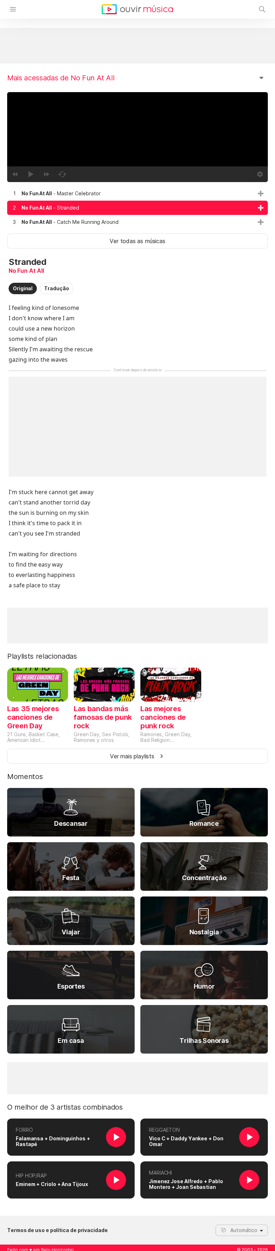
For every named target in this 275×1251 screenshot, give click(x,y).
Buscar (262, 9)
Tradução (56, 288)
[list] (137, 207)
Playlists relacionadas (42, 656)
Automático (243, 1230)
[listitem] (137, 193)
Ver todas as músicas (137, 241)
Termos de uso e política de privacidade (57, 1230)
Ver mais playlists (132, 756)
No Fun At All (26, 270)
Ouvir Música (137, 9)
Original (23, 288)
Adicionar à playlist (261, 193)
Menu (13, 9)
